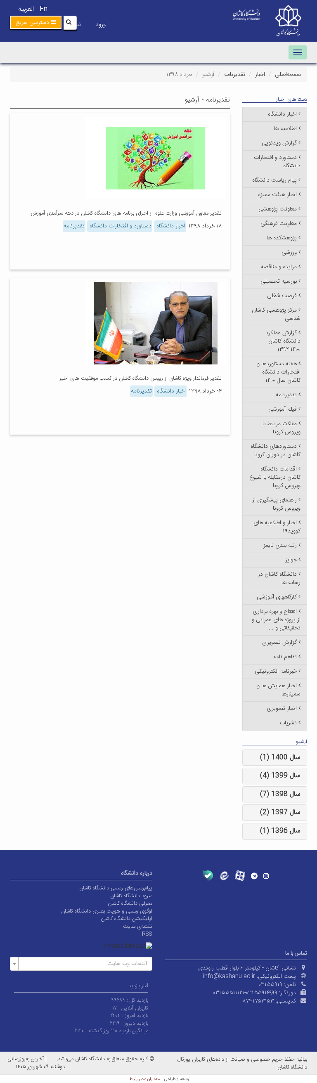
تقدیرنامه (234, 75)
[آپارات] (240, 875)
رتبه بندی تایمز (280, 546)
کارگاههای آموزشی (277, 597)
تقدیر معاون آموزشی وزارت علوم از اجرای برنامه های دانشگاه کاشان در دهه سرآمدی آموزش (126, 213)
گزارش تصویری (279, 643)
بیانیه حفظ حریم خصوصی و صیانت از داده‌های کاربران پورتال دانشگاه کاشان (242, 1063)
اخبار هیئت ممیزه (277, 195)
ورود (101, 25)
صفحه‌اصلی (288, 75)
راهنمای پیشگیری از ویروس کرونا (276, 504)
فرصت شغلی (282, 296)
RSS (147, 934)
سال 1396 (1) (280, 831)
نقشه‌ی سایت (137, 926)
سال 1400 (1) (280, 757)
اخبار (260, 75)
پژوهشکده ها (282, 238)
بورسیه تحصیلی (278, 281)
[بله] (208, 875)
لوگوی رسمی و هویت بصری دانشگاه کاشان (106, 911)
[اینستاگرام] (266, 876)
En (43, 9)
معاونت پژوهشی (277, 209)
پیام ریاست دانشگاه (274, 180)
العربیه (26, 9)
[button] (36, 22)
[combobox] (81, 964)
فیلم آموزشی (282, 409)
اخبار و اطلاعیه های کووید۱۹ (276, 527)
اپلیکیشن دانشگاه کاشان (126, 918)
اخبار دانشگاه (170, 226)
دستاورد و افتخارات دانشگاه (119, 226)
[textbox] (83, 964)
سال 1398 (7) (280, 794)
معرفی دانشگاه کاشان (130, 903)
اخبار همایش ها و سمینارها (278, 690)
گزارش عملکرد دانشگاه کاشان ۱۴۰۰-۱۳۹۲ (282, 341)
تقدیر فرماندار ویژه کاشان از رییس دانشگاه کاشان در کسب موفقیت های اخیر (140, 378)
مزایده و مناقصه (279, 267)
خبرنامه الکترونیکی (276, 671)
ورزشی (289, 253)
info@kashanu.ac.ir (229, 976)
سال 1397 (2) (280, 812)
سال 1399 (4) (280, 775)
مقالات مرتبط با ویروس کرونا (281, 428)
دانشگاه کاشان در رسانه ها (279, 579)
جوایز (291, 560)
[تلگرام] (254, 876)
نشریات (288, 723)
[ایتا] (224, 875)
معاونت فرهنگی (278, 224)
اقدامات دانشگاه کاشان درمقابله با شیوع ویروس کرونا (274, 477)
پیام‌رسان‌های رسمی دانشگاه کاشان (115, 888)
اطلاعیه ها (285, 129)
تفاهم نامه (285, 657)
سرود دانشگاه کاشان (131, 896)
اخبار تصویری (282, 709)
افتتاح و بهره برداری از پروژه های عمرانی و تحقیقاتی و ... (276, 620)
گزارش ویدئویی (279, 143)
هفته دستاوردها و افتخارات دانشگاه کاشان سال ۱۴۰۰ (278, 372)
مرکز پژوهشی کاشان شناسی (276, 314)
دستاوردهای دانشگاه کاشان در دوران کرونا (275, 451)
